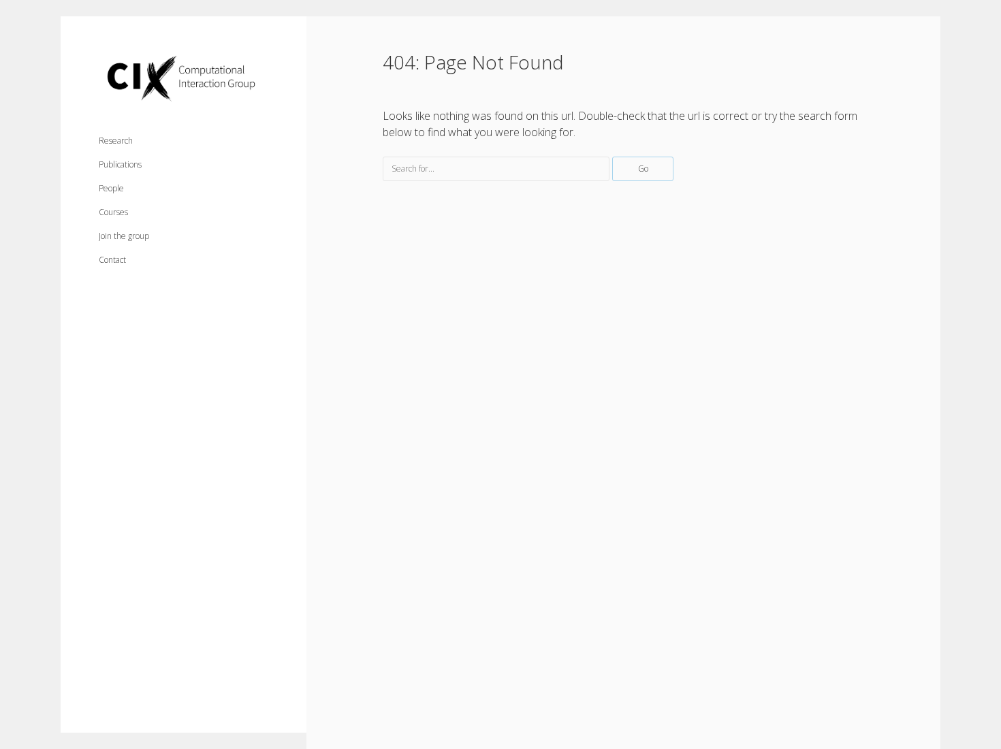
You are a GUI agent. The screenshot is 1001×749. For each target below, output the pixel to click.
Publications (120, 164)
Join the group (124, 236)
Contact (112, 260)
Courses (113, 212)
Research (116, 140)
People (111, 188)
